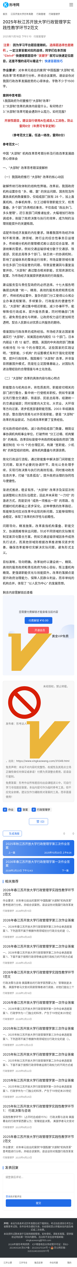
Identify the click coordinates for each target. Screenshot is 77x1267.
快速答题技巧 (54, 61)
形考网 (21, 1244)
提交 (38, 1202)
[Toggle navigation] (71, 4)
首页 (5, 14)
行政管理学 (40, 36)
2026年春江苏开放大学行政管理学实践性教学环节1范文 (38, 974)
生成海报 (13, 833)
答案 (25, 809)
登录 (8, 1196)
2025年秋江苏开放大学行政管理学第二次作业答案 (38, 1054)
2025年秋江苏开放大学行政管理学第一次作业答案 (38, 1080)
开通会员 (40, 630)
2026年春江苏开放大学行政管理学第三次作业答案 (38, 920)
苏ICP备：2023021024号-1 (35, 1247)
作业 (10, 809)
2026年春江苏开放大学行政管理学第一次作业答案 (38, 1002)
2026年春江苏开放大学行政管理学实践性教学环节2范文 (38, 892)
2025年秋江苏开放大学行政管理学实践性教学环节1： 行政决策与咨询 (38, 1108)
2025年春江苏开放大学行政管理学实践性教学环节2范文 (38, 1139)
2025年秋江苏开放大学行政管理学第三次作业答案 (38, 1028)
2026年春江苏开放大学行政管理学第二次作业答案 (38, 946)
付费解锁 (38, 620)
